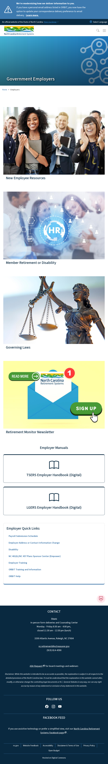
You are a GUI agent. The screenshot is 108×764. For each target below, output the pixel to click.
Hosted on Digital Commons (54, 757)
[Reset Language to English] (91, 22)
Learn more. (32, 15)
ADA (36, 666)
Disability (13, 549)
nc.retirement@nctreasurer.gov (54, 646)
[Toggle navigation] (104, 30)
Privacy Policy (89, 745)
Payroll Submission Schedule (23, 536)
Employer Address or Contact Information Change (34, 542)
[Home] (19, 28)
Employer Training (18, 563)
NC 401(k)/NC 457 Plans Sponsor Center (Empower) (35, 556)
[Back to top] (101, 599)
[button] (96, 30)
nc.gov (16, 745)
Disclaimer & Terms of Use (68, 745)
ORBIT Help (15, 576)
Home (4, 89)
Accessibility (48, 745)
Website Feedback (30, 745)
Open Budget (54, 750)
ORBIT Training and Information (25, 569)
